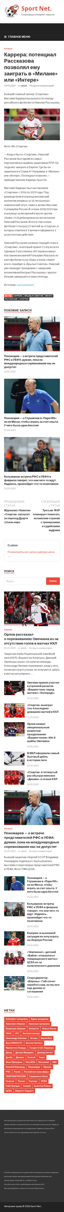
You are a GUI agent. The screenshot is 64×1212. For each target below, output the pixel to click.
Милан (49, 296)
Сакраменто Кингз (38, 1076)
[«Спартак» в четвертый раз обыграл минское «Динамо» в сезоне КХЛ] (14, 783)
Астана (33, 1038)
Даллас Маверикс (24, 1052)
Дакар (9, 1052)
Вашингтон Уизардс (16, 1047)
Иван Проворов (14, 1062)
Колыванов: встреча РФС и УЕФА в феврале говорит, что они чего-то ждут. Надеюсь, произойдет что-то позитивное (31, 480)
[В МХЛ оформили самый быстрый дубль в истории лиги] (14, 764)
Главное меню (19, 36)
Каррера (18, 296)
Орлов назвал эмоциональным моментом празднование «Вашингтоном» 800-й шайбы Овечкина (41, 732)
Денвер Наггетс (45, 1052)
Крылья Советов (33, 296)
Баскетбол (46, 1038)
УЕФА (44, 1081)
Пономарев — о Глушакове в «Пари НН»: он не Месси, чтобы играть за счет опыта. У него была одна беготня (31, 421)
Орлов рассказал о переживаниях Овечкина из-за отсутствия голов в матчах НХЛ (31, 638)
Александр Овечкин (16, 1038)
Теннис (21, 1081)
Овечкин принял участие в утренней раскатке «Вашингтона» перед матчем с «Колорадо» (43, 687)
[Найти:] (32, 581)
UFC (17, 1033)
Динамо (20, 1057)
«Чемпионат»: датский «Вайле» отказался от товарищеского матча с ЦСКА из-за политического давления (43, 958)
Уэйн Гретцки (13, 1086)
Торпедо (33, 1081)
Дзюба (9, 1057)
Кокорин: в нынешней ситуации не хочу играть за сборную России (43, 936)
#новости (34, 1028)
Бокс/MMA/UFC (14, 1043)
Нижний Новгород (15, 1067)
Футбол (8, 49)
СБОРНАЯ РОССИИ (16, 1076)
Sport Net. (36, 8)
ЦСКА (9, 1090)
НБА (54, 1062)
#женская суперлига (39, 1023)
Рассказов (11, 299)
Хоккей (8, 630)
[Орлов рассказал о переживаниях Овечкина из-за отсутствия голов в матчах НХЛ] (32, 626)
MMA (8, 1033)
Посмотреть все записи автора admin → (31, 553)
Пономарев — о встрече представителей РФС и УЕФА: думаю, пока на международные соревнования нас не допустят (31, 361)
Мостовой (43, 1062)
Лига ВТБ (30, 1062)
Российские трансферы (36, 1071)
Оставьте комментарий (42, 85)
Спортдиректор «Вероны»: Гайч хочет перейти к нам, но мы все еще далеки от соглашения (43, 984)
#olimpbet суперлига (17, 1019)
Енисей (31, 1057)
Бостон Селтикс (34, 1043)
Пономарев (34, 1067)
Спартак (24, 299)
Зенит (42, 1057)
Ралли (17, 1071)
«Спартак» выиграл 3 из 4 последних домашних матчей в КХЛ (42, 708)
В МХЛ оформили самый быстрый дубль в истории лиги (43, 756)
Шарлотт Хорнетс (24, 1090)
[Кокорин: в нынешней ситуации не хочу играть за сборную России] (14, 944)
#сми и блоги (49, 1028)
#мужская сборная (15, 1028)
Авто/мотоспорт (31, 1033)
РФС (8, 1071)
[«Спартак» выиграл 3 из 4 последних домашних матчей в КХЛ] (14, 716)
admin (24, 85)
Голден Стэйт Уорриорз (42, 1047)
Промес (47, 1067)
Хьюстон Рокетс (42, 1086)
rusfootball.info (25, 284)
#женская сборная (15, 1023)
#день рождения (39, 1019)
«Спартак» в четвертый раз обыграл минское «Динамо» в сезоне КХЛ (42, 775)
